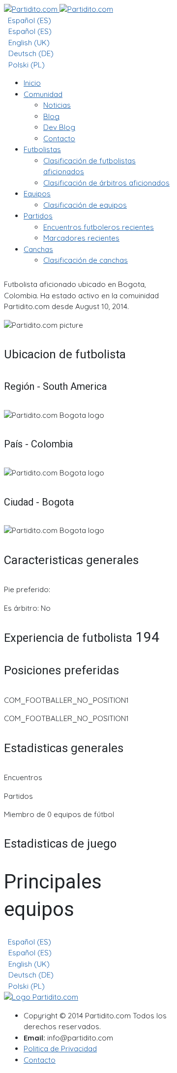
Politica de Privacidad (60, 1048)
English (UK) (28, 42)
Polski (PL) (25, 64)
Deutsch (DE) (30, 53)
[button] (43, 94)
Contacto (40, 1060)
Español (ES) (28, 20)
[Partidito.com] (58, 9)
